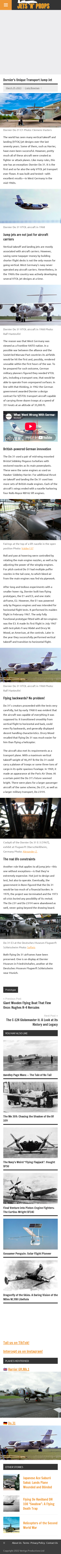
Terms (26, 1542)
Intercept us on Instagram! (23, 1351)
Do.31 (11, 1423)
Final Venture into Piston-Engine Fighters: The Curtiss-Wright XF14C (28, 1210)
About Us (16, 1542)
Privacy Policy (38, 1542)
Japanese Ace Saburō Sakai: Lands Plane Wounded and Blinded (37, 1483)
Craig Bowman (32, 87)
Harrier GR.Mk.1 (18, 1369)
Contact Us (52, 1542)
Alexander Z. (30, 851)
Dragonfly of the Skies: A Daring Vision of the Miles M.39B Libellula (30, 1297)
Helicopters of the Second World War (40, 1525)
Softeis (31, 947)
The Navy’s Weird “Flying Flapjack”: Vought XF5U (29, 1164)
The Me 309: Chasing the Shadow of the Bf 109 (28, 1118)
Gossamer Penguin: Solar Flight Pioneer (27, 1253)
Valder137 (27, 548)
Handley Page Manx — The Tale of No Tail (27, 1075)
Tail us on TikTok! (16, 1342)
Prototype (10, 989)
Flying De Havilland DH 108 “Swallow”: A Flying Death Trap (38, 1504)
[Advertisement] (30, 42)
